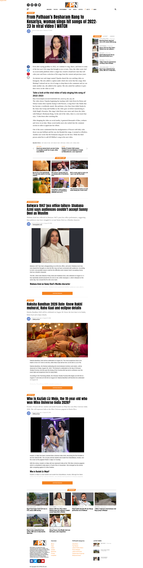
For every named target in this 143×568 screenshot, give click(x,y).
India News (49, 9)
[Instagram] (39, 561)
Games (94, 9)
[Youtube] (43, 561)
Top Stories (75, 546)
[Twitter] (35, 561)
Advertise (53, 551)
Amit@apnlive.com (37, 224)
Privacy (53, 553)
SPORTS (74, 9)
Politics (56, 9)
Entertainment (63, 9)
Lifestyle (81, 9)
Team (52, 546)
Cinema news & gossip (78, 553)
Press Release (76, 549)
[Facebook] (32, 561)
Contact (53, 549)
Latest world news (77, 551)
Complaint (53, 555)
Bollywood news (76, 555)
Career (52, 547)
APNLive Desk (36, 319)
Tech (70, 9)
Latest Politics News (77, 547)
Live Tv (88, 9)
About (52, 544)
